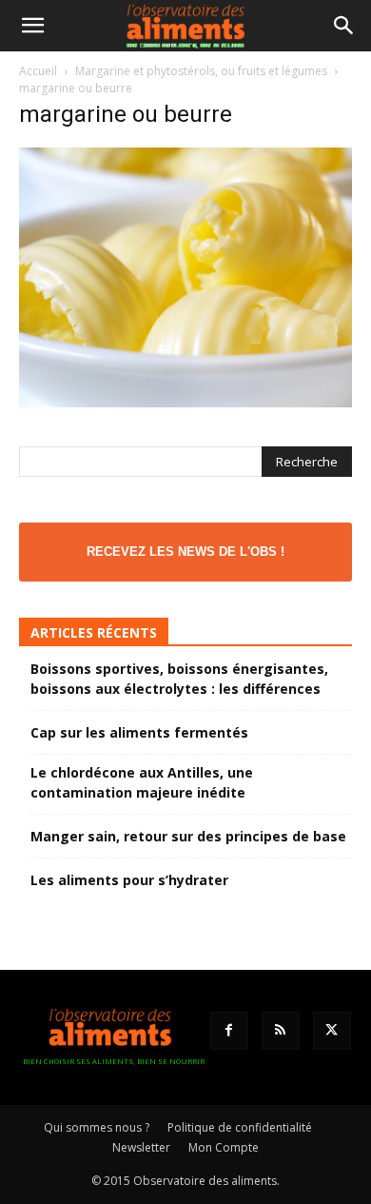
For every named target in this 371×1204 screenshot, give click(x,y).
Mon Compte (223, 1147)
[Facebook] (229, 1031)
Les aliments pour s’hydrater (129, 880)
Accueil (38, 71)
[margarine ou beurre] (185, 402)
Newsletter (141, 1147)
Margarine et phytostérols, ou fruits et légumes (201, 71)
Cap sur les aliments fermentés (139, 732)
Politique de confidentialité (239, 1127)
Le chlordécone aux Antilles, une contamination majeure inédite (141, 782)
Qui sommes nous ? (96, 1127)
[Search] (344, 25)
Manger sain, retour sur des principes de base (188, 836)
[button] (32, 25)
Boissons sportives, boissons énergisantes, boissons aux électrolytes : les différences (179, 679)
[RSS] (281, 1031)
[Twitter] (332, 1031)
